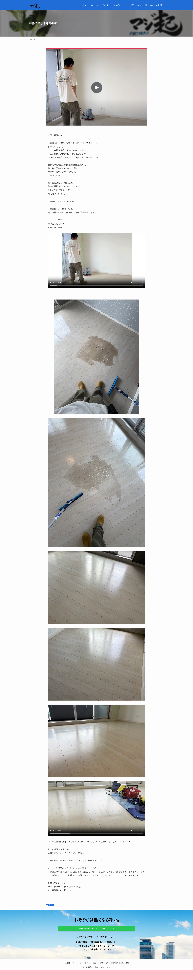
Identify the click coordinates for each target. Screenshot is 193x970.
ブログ (51, 905)
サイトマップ (76, 963)
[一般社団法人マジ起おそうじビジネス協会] (34, 5)
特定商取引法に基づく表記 (120, 963)
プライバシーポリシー (90, 963)
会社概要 (67, 963)
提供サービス (104, 963)
